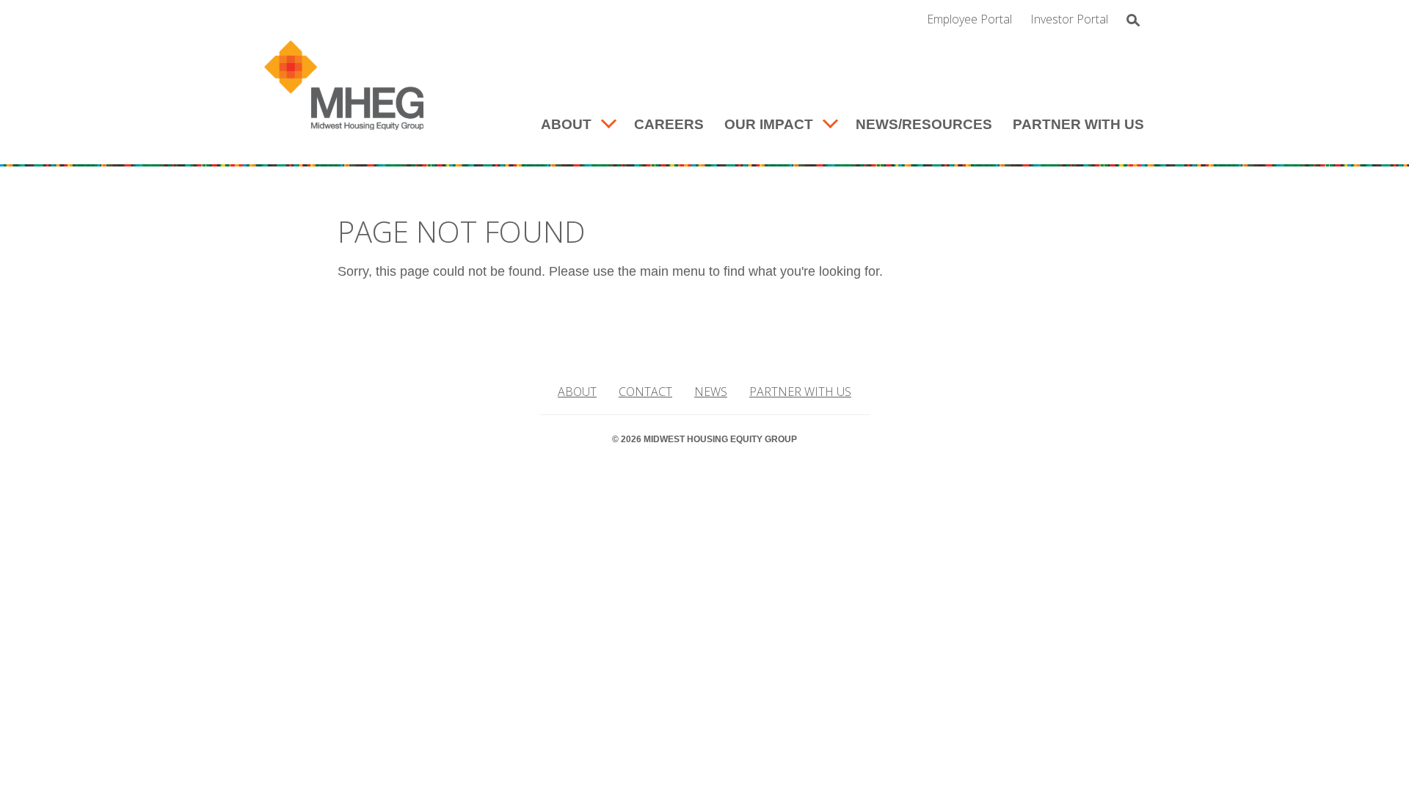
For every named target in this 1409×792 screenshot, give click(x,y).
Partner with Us (1078, 124)
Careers (669, 124)
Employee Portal (969, 19)
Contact (645, 392)
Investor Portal (1069, 19)
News (710, 392)
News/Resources (924, 124)
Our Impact (768, 124)
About (566, 124)
